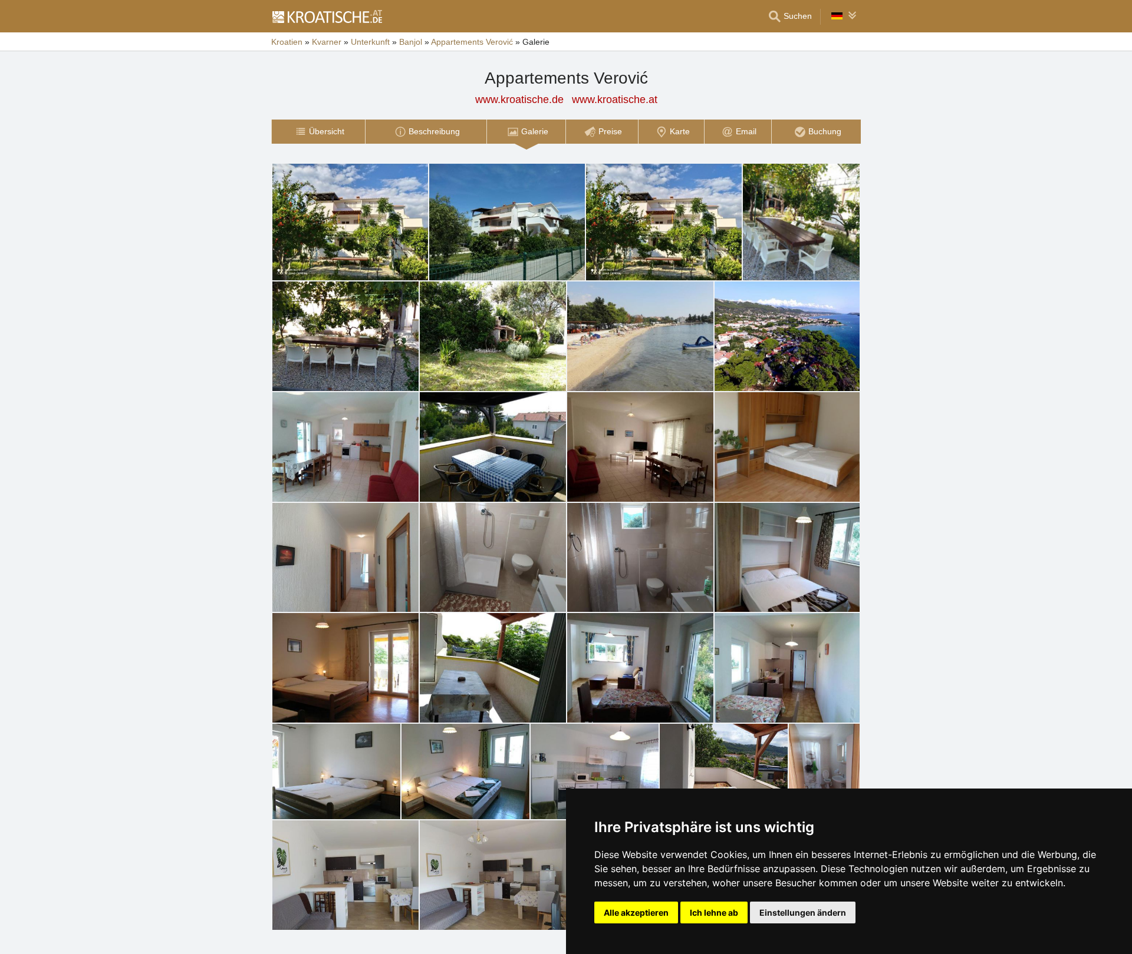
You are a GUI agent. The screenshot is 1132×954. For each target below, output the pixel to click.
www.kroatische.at (614, 99)
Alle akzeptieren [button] (636, 912)
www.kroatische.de (519, 99)
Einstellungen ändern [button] (802, 912)
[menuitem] (318, 132)
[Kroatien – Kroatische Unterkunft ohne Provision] (326, 16)
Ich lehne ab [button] (714, 912)
